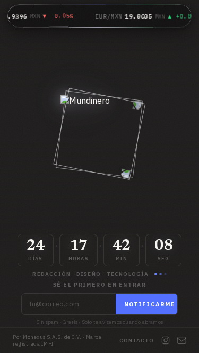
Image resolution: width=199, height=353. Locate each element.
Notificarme (149, 304)
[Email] (181, 340)
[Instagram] (165, 340)
